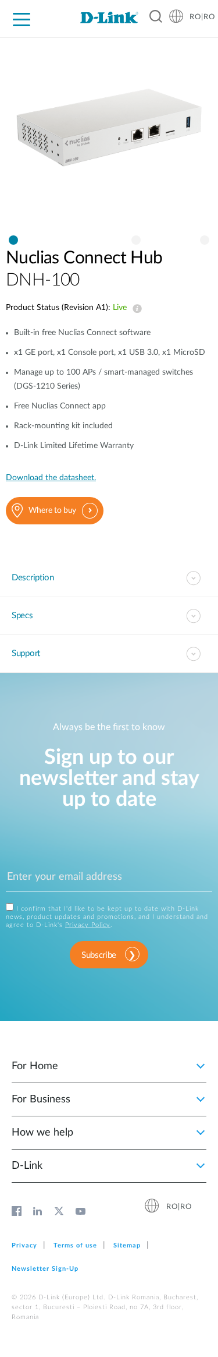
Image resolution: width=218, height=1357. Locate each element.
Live (135, 309)
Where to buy (52, 510)
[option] (109, 139)
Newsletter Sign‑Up (45, 1269)
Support (26, 653)
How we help (42, 1132)
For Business (41, 1099)
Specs (22, 615)
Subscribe (98, 955)
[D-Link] (109, 17)
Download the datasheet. (51, 478)
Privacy (24, 1245)
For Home (35, 1066)
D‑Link (27, 1166)
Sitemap (127, 1245)
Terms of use (75, 1245)
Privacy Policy (87, 925)
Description (33, 577)
